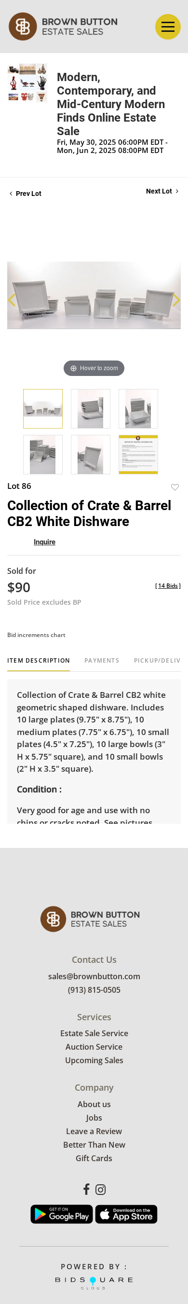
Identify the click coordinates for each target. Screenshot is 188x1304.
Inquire (44, 542)
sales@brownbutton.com (94, 976)
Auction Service (94, 1046)
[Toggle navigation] (168, 27)
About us (94, 1104)
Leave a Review (94, 1131)
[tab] (38, 664)
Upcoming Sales (94, 1060)
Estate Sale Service (94, 1033)
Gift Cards (94, 1158)
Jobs (94, 1117)
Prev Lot (27, 193)
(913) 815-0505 (94, 990)
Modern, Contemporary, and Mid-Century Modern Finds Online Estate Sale (111, 104)
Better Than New (94, 1144)
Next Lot (160, 191)
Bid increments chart (36, 635)
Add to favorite (175, 487)
